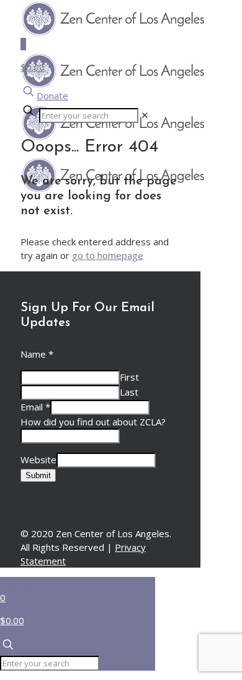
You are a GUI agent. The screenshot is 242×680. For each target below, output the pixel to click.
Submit (38, 475)
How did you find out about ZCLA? (93, 421)
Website (38, 459)
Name (36, 354)
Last (129, 392)
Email (35, 407)
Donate (52, 95)
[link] (145, 115)
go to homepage (107, 255)
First (129, 377)
